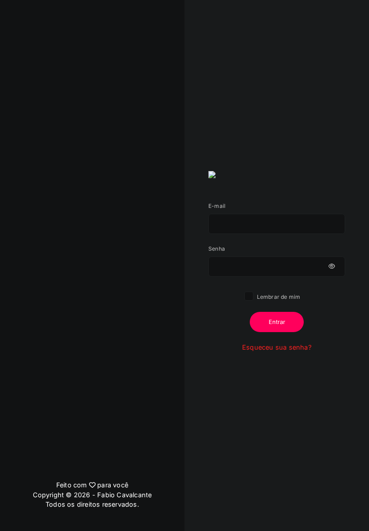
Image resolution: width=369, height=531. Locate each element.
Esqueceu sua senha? (276, 347)
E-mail (216, 205)
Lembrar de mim (278, 296)
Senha (216, 248)
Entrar (277, 322)
